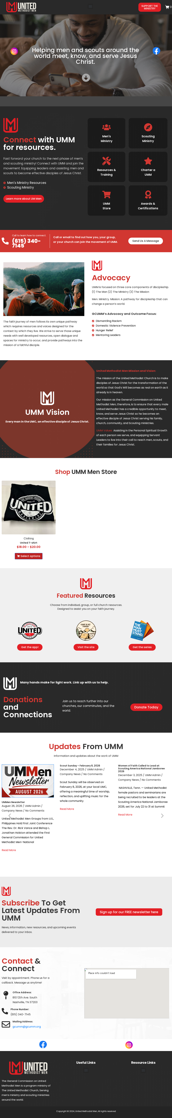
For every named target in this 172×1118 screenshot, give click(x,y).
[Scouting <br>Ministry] (148, 127)
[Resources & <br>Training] (106, 161)
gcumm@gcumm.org (27, 1027)
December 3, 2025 (130, 775)
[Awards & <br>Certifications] (148, 194)
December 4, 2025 (72, 769)
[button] (90, 6)
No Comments (34, 811)
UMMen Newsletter (13, 802)
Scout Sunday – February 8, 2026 (80, 765)
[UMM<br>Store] (106, 194)
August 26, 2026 (12, 806)
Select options (30, 556)
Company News (12, 811)
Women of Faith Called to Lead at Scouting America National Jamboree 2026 (141, 768)
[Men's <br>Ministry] (106, 127)
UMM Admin (32, 806)
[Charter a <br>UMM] (148, 161)
